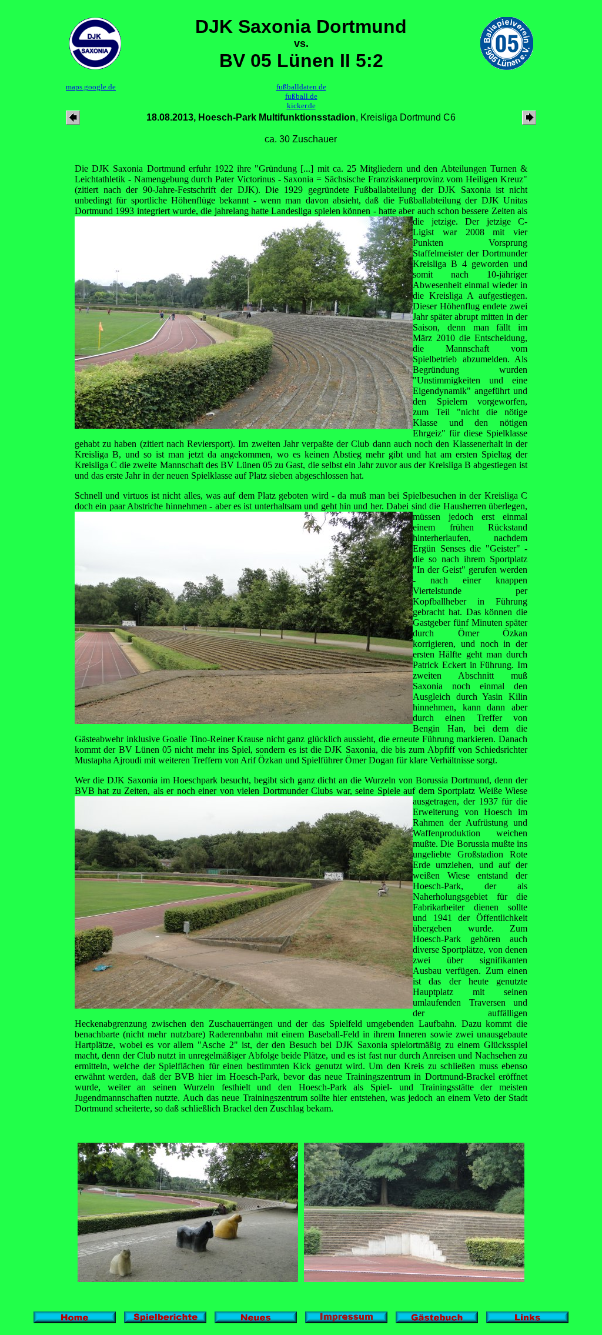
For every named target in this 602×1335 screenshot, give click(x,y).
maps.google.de (91, 86)
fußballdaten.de (301, 86)
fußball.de (301, 96)
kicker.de (301, 105)
